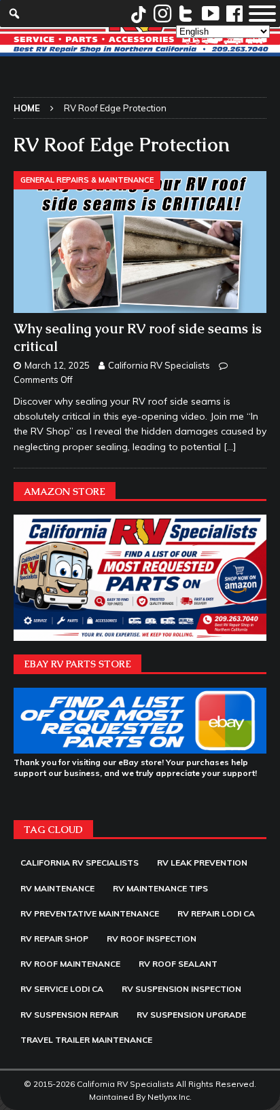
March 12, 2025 (57, 365)
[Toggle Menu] (262, 13)
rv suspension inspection (181, 989)
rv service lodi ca (61, 989)
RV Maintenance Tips (160, 888)
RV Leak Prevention (202, 862)
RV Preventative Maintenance (89, 913)
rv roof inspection (151, 938)
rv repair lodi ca (216, 913)
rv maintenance (57, 888)
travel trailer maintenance (86, 1040)
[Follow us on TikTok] (139, 13)
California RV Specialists (159, 365)
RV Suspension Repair (69, 1015)
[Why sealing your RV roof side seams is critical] (140, 242)
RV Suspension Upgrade (191, 1015)
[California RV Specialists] (140, 48)
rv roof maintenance (70, 964)
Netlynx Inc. (169, 1097)
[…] (230, 447)
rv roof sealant (178, 964)
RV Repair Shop (54, 938)
